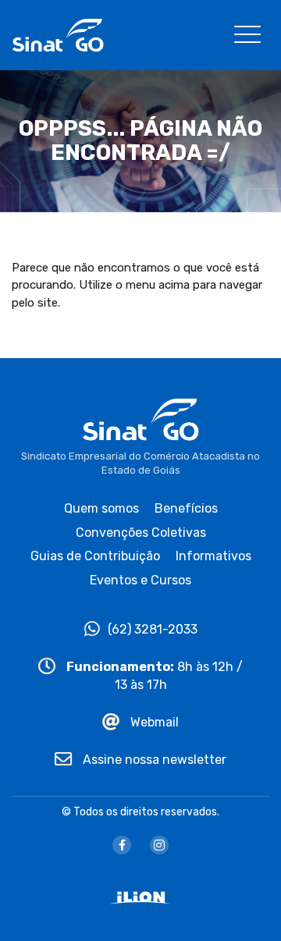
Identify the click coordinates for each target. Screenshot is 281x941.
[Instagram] (159, 845)
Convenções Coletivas (141, 532)
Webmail (153, 722)
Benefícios (186, 508)
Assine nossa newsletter (153, 759)
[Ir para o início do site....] (58, 34)
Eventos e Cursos (140, 580)
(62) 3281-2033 (152, 629)
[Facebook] (121, 845)
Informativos (213, 556)
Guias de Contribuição (95, 556)
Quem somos (101, 508)
